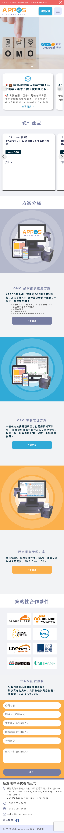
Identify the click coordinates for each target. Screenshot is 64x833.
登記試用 (45, 11)
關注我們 (8, 820)
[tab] (32, 67)
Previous (4, 88)
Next (60, 88)
